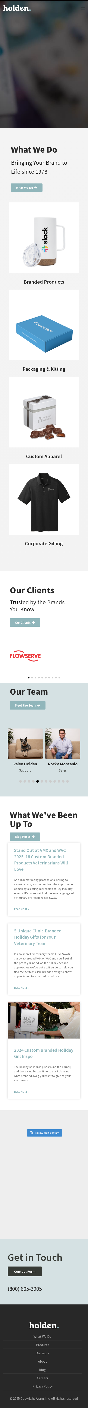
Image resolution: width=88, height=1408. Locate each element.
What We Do (42, 1336)
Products (42, 1345)
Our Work (42, 1353)
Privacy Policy (42, 1386)
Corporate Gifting (44, 543)
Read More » (21, 909)
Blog (42, 1370)
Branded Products (44, 281)
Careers (42, 1378)
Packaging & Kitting (44, 369)
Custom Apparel (44, 456)
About (42, 1361)
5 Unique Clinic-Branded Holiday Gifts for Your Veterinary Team (38, 937)
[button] (28, 677)
